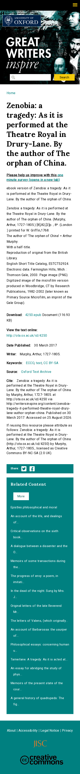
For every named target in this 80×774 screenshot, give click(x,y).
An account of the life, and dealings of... (36, 519)
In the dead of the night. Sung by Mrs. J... (37, 594)
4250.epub (33, 315)
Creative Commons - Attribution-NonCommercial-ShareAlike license (41, 759)
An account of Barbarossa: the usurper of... (39, 632)
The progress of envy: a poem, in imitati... (34, 579)
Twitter (23, 468)
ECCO (30, 363)
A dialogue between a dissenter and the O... (39, 549)
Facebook (32, 468)
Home (11, 93)
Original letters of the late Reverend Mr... (36, 609)
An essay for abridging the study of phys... (36, 671)
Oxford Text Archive (36, 372)
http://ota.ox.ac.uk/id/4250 (27, 335)
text (39, 363)
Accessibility (28, 730)
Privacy (67, 730)
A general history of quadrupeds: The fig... (37, 701)
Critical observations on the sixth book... (34, 534)
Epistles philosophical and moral (34, 507)
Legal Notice (49, 730)
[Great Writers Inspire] (21, 20)
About (11, 730)
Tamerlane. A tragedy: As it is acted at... (39, 659)
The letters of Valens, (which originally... (39, 621)
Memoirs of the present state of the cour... (37, 686)
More (21, 496)
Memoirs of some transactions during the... (38, 564)
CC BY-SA (50, 363)
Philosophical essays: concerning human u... (40, 647)
